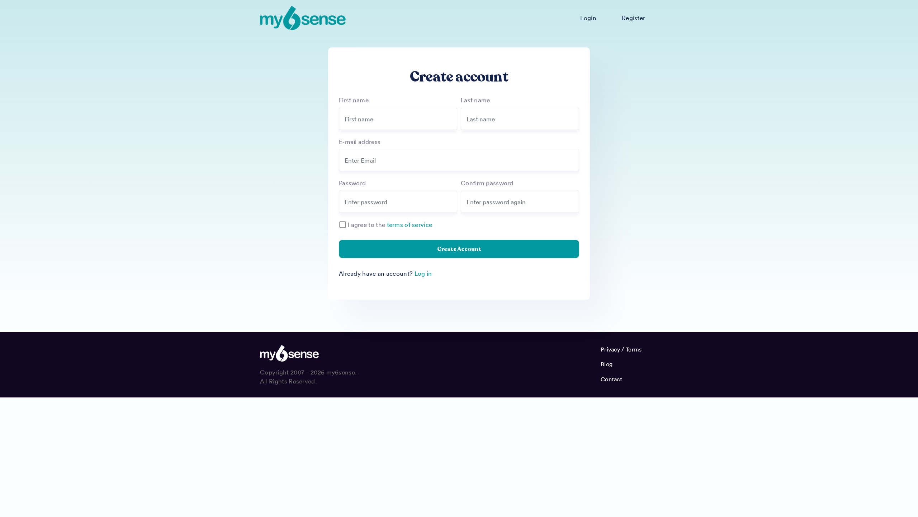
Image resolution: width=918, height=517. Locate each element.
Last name (475, 100)
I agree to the (389, 224)
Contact (611, 379)
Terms (634, 349)
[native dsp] (303, 18)
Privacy (610, 349)
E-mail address (359, 141)
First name (354, 100)
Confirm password (487, 183)
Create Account (459, 249)
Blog (606, 364)
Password (352, 183)
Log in (423, 273)
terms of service (409, 224)
